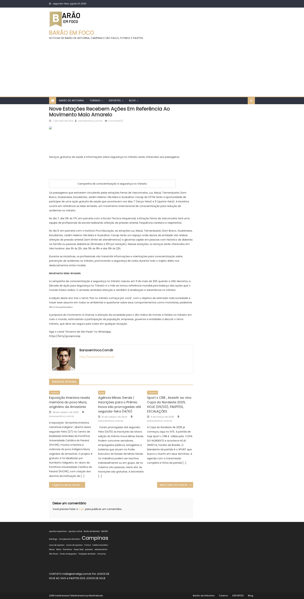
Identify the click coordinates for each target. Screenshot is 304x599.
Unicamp (101, 554)
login (81, 509)
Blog (132, 100)
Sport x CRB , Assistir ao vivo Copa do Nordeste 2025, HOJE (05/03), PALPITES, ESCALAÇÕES (169, 404)
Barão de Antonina (71, 100)
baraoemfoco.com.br (90, 120)
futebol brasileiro (100, 545)
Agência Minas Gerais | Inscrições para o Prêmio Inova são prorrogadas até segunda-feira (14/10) (119, 404)
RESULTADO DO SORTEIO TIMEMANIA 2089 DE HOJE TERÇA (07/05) (176, 485)
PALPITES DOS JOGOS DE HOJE (87, 578)
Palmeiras (67, 549)
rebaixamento (100, 549)
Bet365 (104, 531)
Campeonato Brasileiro (69, 539)
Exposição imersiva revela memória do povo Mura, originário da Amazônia (69, 402)
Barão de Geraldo (92, 531)
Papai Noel (79, 549)
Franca (87, 545)
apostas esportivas (58, 531)
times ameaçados (68, 554)
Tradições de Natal (87, 554)
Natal (58, 549)
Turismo (95, 100)
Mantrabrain (96, 595)
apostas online (75, 531)
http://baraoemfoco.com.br (97, 357)
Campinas (95, 537)
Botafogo (53, 539)
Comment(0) (115, 120)
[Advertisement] (152, 66)
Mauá (52, 549)
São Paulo (53, 554)
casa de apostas (57, 545)
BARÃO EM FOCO (71, 33)
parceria (89, 549)
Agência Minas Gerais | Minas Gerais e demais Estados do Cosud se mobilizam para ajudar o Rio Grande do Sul (69, 485)
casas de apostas (74, 545)
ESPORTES (115, 100)
